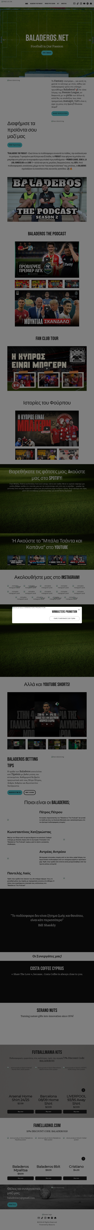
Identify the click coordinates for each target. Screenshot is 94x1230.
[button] (79, 610)
